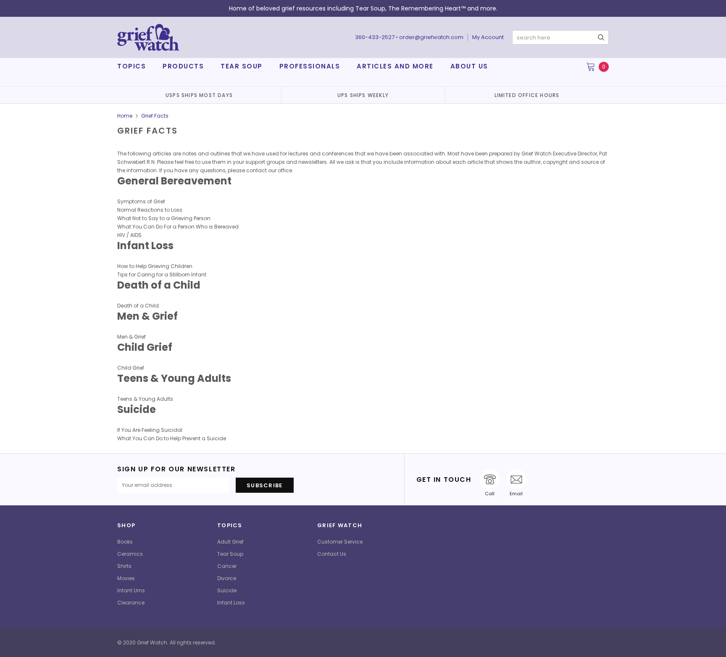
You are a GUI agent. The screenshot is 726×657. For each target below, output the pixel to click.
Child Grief (130, 367)
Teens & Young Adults (145, 398)
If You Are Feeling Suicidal (149, 430)
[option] (199, 95)
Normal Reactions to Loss (149, 209)
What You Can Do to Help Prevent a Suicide (171, 438)
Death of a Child (138, 305)
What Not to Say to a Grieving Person (163, 218)
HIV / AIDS (129, 235)
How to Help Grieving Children (154, 266)
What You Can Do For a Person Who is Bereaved (178, 226)
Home (124, 115)
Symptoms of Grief (141, 201)
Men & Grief (131, 336)
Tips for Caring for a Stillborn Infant (161, 274)
